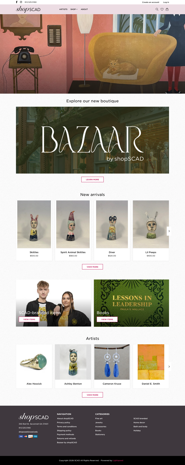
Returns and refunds (66, 438)
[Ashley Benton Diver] (112, 224)
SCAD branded (140, 418)
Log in (166, 2)
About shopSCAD (65, 418)
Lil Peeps (150, 252)
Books (98, 431)
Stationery (100, 434)
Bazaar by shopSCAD (67, 442)
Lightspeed (118, 460)
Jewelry (99, 423)
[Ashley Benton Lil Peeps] (151, 224)
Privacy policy (63, 423)
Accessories (100, 427)
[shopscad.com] (28, 9)
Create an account (150, 2)
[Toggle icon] (157, 9)
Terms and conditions (67, 427)
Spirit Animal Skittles (73, 252)
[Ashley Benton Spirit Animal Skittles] (73, 224)
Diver (112, 252)
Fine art (98, 418)
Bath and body (140, 427)
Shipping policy (64, 431)
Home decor (139, 423)
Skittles (34, 252)
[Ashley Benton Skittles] (34, 224)
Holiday (137, 431)
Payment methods (65, 434)
